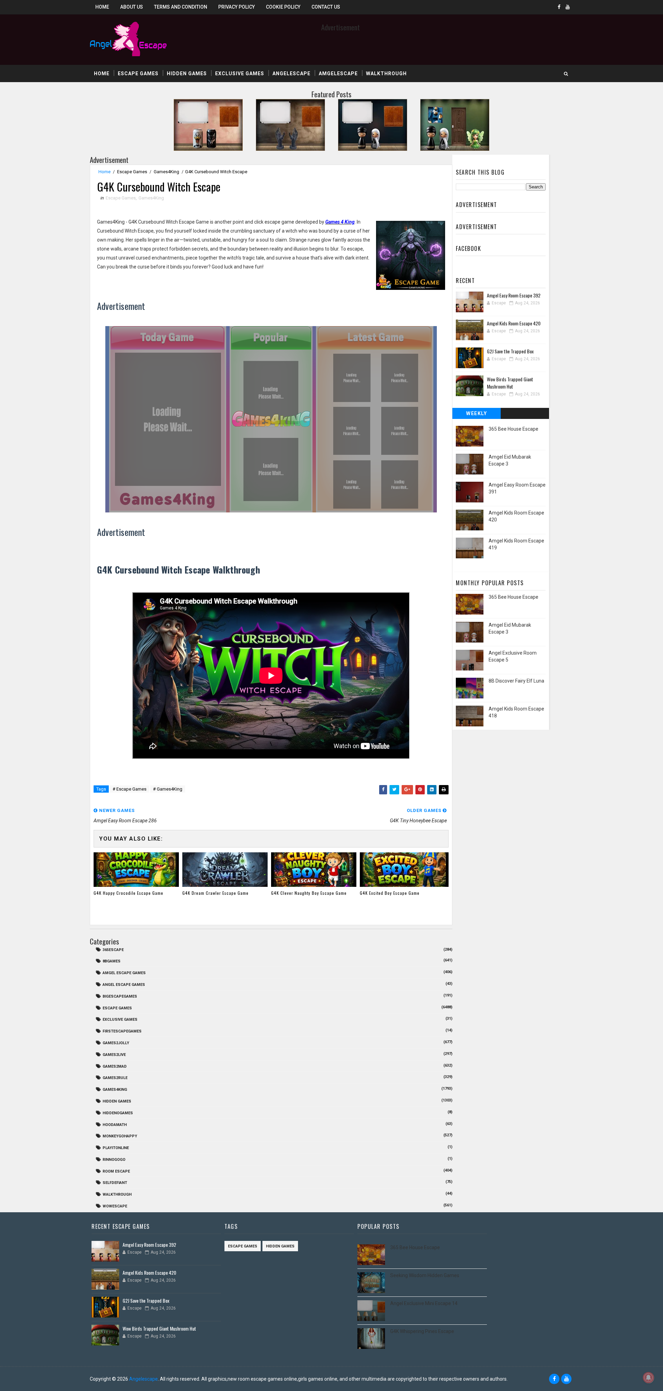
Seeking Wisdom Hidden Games (424, 1275)
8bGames (112, 961)
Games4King (166, 171)
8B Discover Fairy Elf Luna (516, 681)
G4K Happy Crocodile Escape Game (128, 893)
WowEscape (115, 1206)
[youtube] (567, 7)
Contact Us (325, 7)
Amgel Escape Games (124, 973)
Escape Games (138, 73)
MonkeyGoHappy (120, 1136)
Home (102, 7)
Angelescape (291, 73)
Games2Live (114, 1054)
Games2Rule (115, 1078)
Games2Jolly (116, 1043)
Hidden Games (187, 73)
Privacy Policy (236, 7)
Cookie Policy (283, 7)
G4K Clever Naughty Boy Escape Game (309, 893)
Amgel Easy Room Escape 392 (513, 295)
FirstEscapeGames (122, 1031)
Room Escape (116, 1171)
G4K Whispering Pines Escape (422, 1331)
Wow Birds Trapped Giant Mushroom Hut (510, 382)
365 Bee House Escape (513, 429)
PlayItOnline (116, 1148)
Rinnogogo (114, 1159)
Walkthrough (386, 73)
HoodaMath (115, 1125)
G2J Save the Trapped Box (510, 351)
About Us (131, 7)
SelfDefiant (115, 1183)
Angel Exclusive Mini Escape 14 (424, 1303)
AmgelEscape (338, 73)
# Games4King (167, 789)
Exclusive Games (239, 73)
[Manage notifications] (648, 1377)
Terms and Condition (180, 7)
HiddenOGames (118, 1113)
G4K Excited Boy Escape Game (390, 893)
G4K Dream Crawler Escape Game (215, 893)
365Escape (113, 950)
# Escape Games (129, 789)
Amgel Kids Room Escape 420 (513, 323)
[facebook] (559, 7)
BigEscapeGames (120, 996)
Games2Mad (115, 1066)
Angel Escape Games (124, 984)
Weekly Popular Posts (476, 415)
